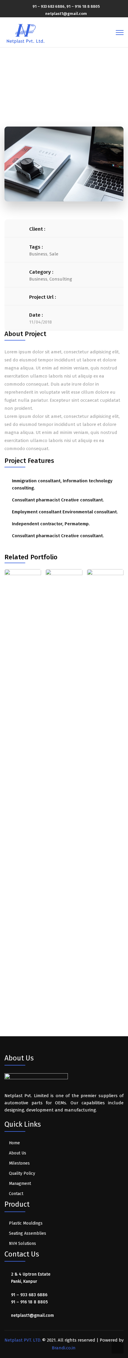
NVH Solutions (22, 1243)
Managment (20, 1183)
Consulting (60, 279)
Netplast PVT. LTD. (22, 1340)
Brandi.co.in (64, 1348)
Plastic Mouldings (26, 1223)
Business (38, 254)
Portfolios (61, 85)
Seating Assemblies (27, 1233)
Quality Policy (22, 1173)
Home (35, 85)
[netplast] (25, 32)
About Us (17, 1153)
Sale (53, 254)
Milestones (19, 1163)
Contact (16, 1193)
